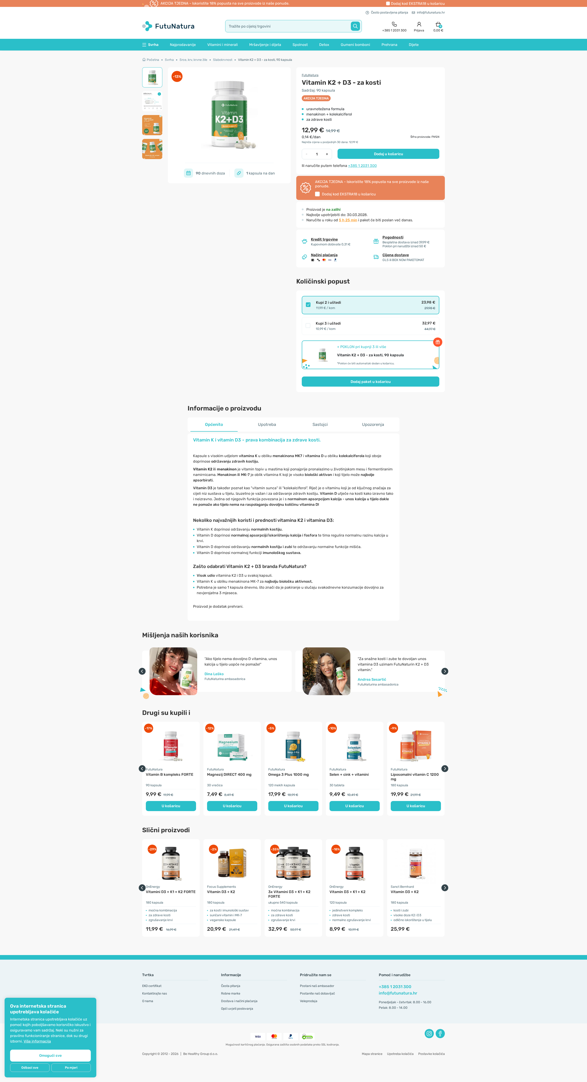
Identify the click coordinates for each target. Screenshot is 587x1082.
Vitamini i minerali (222, 44)
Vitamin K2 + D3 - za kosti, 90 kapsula (265, 60)
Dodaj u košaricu (388, 154)
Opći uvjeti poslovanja (237, 1009)
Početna (153, 60)
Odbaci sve (29, 1068)
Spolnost (300, 44)
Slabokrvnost (222, 60)
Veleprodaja (308, 1001)
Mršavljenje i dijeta (265, 44)
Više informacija (37, 1041)
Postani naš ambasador (317, 986)
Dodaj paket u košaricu (371, 381)
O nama (147, 1001)
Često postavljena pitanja (389, 12)
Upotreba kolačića (400, 1054)
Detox (324, 44)
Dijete (414, 44)
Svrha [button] (153, 44)
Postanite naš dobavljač (317, 993)
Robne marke (230, 993)
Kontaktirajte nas (154, 993)
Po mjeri (71, 1068)
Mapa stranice (372, 1054)
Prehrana (389, 44)
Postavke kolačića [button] (431, 1054)
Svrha (169, 60)
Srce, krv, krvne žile (193, 60)
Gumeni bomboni (355, 44)
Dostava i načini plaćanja (239, 1001)
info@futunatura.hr (431, 12)
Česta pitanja (230, 986)
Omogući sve (50, 1055)
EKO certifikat (151, 986)
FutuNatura (310, 75)
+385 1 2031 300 (362, 165)
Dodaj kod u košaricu (418, 3)
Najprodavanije (183, 44)
